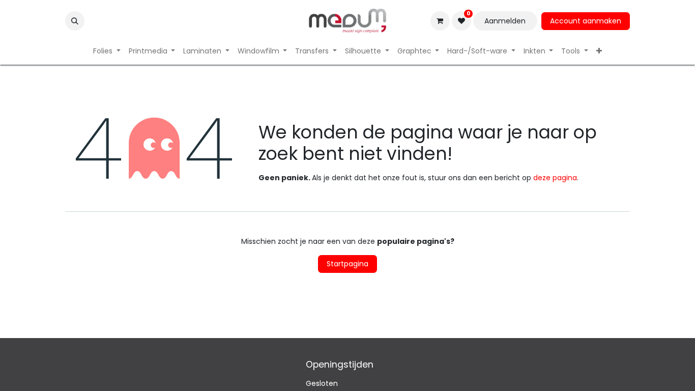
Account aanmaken (585, 21)
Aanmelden (505, 21)
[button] (74, 21)
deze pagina (555, 178)
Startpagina (347, 264)
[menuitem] (107, 51)
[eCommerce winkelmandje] (440, 21)
